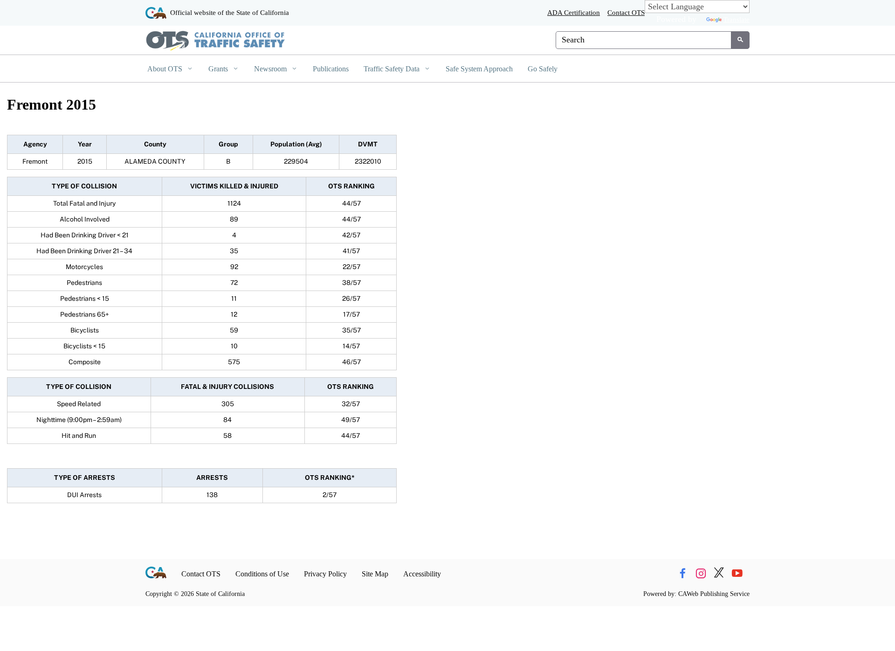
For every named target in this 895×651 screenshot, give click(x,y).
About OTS (165, 69)
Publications (331, 69)
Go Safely (543, 69)
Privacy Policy (325, 574)
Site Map (375, 574)
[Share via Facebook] (682, 573)
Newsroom (271, 69)
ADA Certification (573, 12)
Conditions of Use (262, 574)
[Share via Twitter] (718, 573)
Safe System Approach (479, 69)
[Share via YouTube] (737, 573)
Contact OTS (626, 12)
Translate (736, 19)
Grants (219, 69)
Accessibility (422, 574)
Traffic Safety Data (392, 69)
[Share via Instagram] (700, 573)
